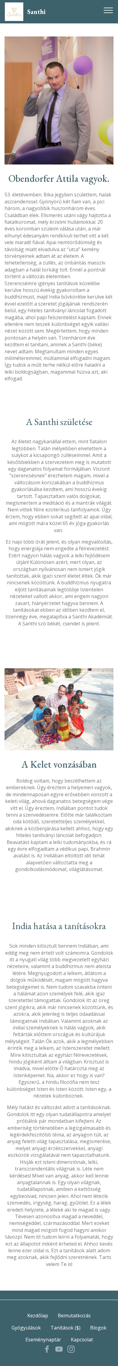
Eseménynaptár (43, 1339)
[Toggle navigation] (108, 10)
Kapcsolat (82, 1339)
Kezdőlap (37, 1315)
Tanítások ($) (65, 1327)
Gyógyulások (26, 1327)
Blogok (98, 1327)
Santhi (36, 12)
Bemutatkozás (74, 1315)
